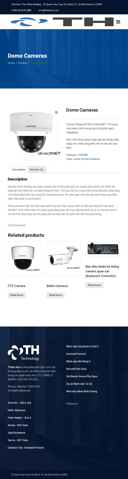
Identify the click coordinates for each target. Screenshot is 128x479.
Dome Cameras (91, 158)
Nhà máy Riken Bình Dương (81, 391)
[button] (56, 112)
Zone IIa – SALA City (19, 402)
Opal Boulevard (16, 432)
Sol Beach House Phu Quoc (82, 376)
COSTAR (83, 154)
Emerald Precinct (76, 353)
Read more (16, 295)
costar (77, 158)
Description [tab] (18, 169)
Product (22, 62)
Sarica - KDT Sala (18, 440)
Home (11, 62)
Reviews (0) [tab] (36, 169)
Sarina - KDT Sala (18, 425)
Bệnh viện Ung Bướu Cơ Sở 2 (82, 346)
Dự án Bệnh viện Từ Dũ (79, 383)
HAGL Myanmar (17, 410)
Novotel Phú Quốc (76, 368)
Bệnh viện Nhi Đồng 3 (78, 361)
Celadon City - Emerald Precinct (26, 447)
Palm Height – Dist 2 (19, 417)
